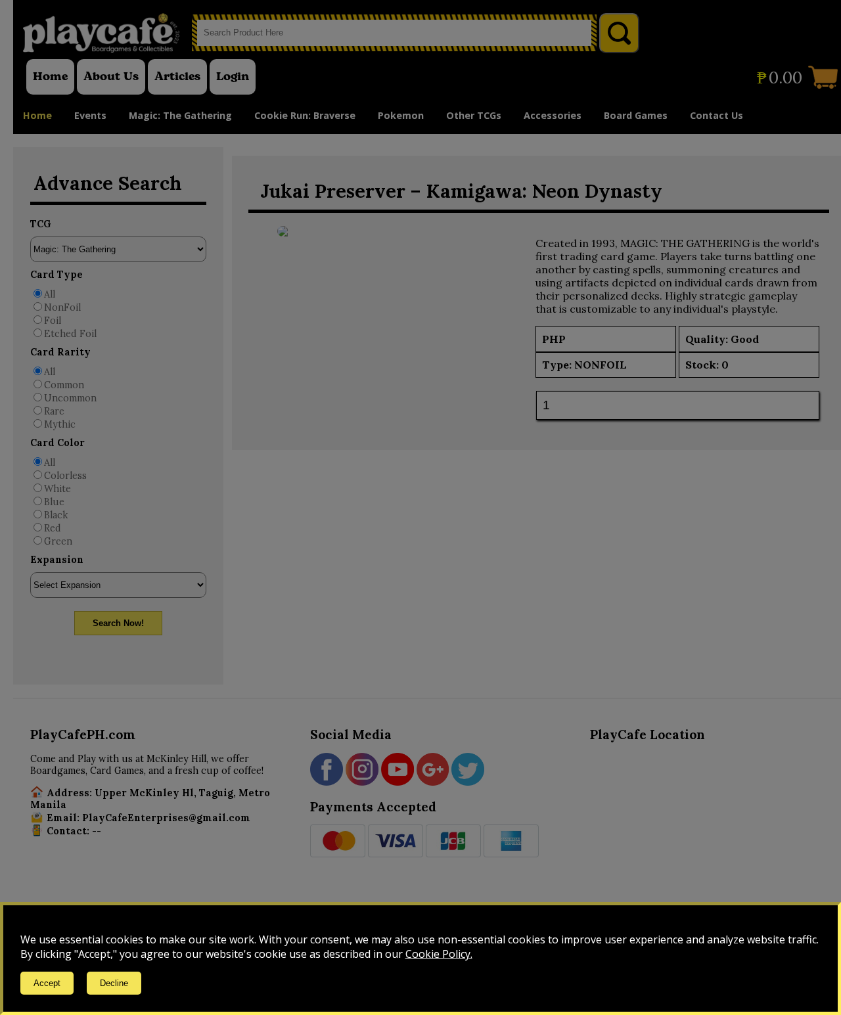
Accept (47, 983)
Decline (114, 983)
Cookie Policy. (438, 954)
